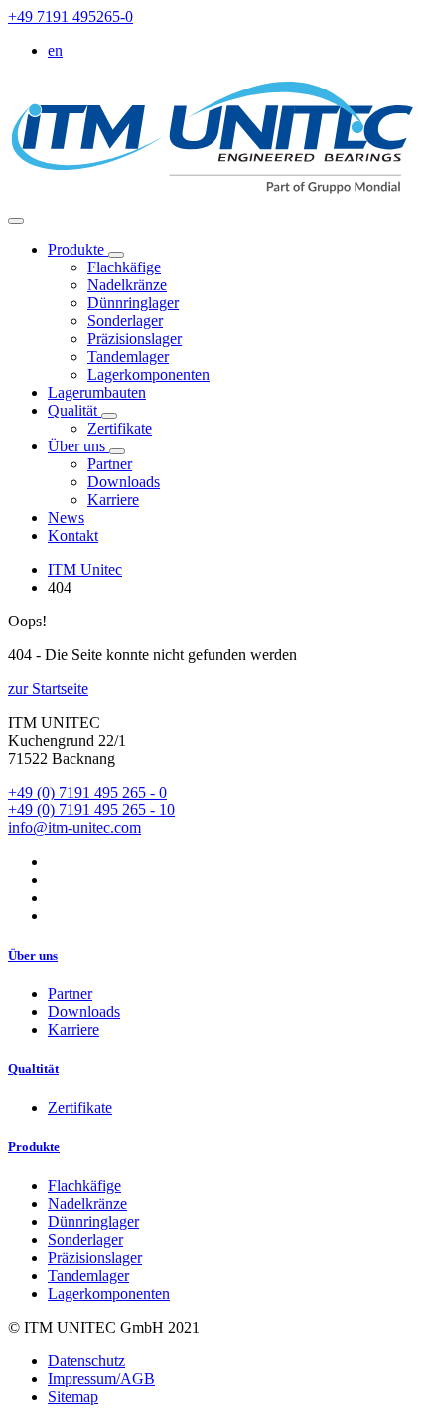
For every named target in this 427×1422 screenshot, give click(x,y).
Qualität (74, 410)
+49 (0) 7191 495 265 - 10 (91, 809)
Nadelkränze (127, 284)
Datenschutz (86, 1360)
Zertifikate (119, 428)
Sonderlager (125, 320)
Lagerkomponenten (148, 374)
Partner (109, 463)
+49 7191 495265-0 (70, 16)
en (55, 50)
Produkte (78, 249)
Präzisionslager (134, 338)
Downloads (123, 481)
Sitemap (73, 1396)
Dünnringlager (133, 302)
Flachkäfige (124, 267)
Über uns (78, 446)
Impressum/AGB (101, 1378)
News (66, 517)
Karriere (113, 499)
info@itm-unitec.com (74, 827)
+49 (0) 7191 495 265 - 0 (87, 792)
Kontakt (73, 535)
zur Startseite (48, 688)
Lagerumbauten (97, 392)
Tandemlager (128, 356)
